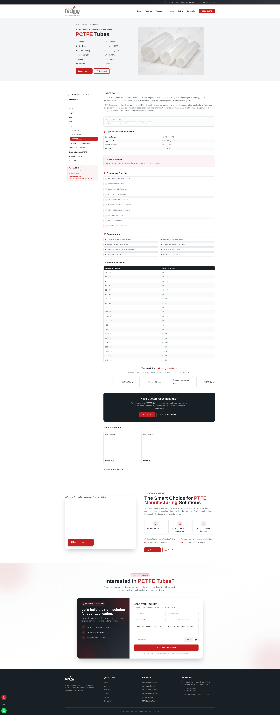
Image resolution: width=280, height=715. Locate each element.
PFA (70, 117)
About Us (148, 11)
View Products (173, 550)
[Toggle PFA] (96, 117)
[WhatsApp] (4, 710)
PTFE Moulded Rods (149, 690)
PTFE (71, 104)
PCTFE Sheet (76, 135)
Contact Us (191, 11)
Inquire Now (82, 71)
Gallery (180, 11)
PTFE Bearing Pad (75, 156)
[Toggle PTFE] (96, 104)
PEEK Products (147, 697)
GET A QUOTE (207, 11)
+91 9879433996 (75, 176)
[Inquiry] (4, 697)
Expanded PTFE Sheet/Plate (79, 143)
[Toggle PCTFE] (96, 126)
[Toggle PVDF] (96, 113)
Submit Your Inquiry (167, 647)
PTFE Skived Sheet (148, 686)
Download (103, 71)
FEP (70, 122)
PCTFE (71, 126)
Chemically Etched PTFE (78, 152)
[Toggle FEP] (96, 122)
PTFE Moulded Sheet (149, 682)
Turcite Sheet (74, 161)
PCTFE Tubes (77, 139)
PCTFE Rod (75, 131)
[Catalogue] (4, 704)
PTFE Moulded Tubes (150, 693)
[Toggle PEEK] (96, 109)
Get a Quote (147, 415)
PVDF (71, 113)
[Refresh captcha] (196, 639)
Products (159, 11)
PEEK (71, 109)
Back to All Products (114, 469)
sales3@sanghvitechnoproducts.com (80, 178)
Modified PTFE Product (77, 148)
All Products (73, 99)
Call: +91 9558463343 (168, 415)
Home (139, 11)
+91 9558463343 (190, 690)
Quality (171, 11)
